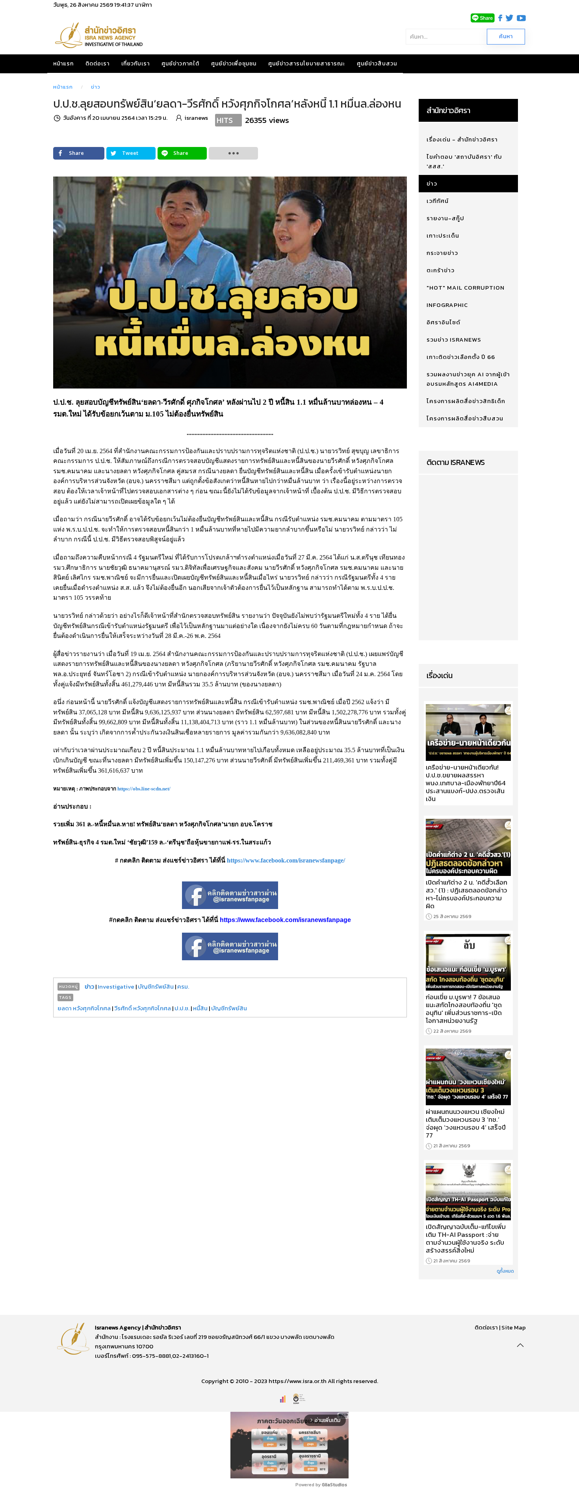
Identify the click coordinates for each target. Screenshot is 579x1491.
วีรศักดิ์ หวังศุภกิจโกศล (142, 1008)
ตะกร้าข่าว (441, 270)
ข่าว (95, 87)
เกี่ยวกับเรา (135, 63)
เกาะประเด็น (443, 235)
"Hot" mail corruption (466, 287)
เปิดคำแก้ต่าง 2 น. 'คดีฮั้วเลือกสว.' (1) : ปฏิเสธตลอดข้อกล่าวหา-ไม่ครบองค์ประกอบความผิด (466, 894)
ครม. (183, 986)
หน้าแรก (63, 63)
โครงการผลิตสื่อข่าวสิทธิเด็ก (466, 400)
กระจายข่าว (442, 252)
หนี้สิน (200, 1008)
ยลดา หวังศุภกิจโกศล (84, 1008)
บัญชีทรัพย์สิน (156, 986)
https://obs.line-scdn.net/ (144, 789)
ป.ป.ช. (181, 1008)
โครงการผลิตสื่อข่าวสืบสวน (465, 418)
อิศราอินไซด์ (443, 322)
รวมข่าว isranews (454, 339)
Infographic (447, 304)
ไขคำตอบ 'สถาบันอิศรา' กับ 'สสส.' (464, 161)
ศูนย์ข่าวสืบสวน (377, 63)
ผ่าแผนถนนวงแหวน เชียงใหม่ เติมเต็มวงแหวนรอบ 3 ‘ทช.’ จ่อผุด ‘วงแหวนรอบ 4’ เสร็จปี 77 (466, 1123)
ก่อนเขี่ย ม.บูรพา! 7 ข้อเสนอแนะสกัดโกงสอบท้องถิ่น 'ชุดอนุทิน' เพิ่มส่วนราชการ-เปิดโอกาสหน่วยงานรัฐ (464, 1008)
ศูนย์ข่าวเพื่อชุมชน (233, 63)
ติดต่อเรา (97, 63)
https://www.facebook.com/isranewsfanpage (285, 920)
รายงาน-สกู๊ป (445, 218)
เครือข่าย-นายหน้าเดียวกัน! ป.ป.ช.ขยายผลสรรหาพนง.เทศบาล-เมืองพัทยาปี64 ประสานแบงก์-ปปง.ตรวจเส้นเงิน (466, 783)
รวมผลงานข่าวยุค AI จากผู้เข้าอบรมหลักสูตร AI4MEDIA (468, 379)
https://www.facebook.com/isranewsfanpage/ (286, 860)
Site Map (513, 1327)
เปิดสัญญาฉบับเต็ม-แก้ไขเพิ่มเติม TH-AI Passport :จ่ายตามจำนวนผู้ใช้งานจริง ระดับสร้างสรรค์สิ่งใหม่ (466, 1238)
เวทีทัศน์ (438, 200)
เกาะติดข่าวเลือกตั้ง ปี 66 (461, 356)
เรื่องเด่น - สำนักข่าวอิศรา (462, 139)
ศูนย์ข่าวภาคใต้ (180, 63)
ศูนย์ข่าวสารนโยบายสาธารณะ (306, 63)
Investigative (116, 986)
